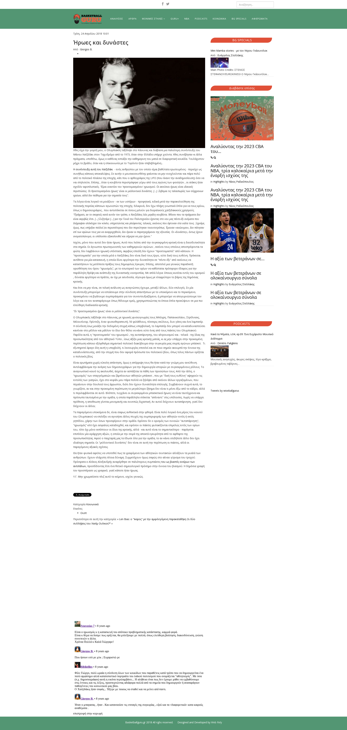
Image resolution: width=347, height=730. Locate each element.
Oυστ (83, 513)
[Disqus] (139, 571)
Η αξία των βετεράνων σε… (238, 258)
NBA (186, 18)
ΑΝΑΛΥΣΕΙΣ (116, 18)
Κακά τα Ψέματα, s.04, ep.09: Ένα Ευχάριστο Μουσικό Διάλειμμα (242, 336)
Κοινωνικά (92, 504)
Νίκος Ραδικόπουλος (241, 181)
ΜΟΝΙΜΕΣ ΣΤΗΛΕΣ (152, 18)
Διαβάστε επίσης (242, 88)
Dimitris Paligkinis (227, 343)
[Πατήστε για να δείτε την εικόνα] (139, 103)
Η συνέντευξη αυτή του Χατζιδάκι (93, 169)
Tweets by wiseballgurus (225, 390)
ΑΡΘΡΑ (132, 18)
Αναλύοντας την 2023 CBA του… (237, 148)
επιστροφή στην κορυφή (87, 713)
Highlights (219, 181)
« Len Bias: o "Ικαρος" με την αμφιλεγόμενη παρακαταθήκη (151, 519)
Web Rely (216, 722)
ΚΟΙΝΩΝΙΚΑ (219, 18)
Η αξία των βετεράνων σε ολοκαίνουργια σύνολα (236, 275)
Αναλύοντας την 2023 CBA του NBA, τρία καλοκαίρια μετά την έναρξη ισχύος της (242, 170)
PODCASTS (201, 18)
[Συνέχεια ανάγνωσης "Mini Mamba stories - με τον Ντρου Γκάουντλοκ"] (242, 63)
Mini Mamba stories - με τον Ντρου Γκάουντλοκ (239, 50)
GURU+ (175, 18)
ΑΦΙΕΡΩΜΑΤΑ (260, 18)
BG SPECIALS (239, 18)
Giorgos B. (86, 49)
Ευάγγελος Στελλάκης (230, 55)
